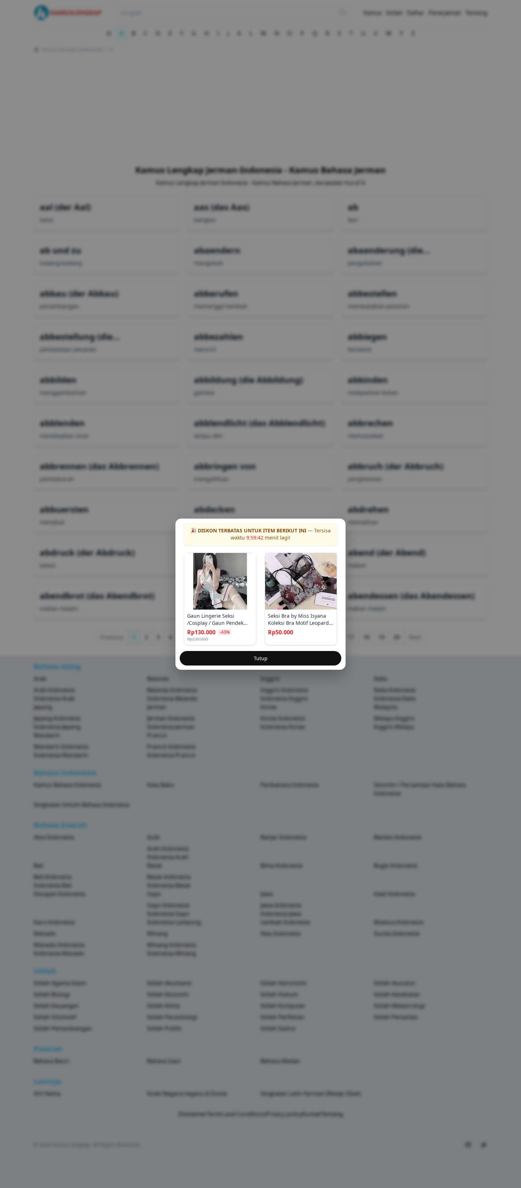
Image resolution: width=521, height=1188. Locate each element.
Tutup (261, 658)
